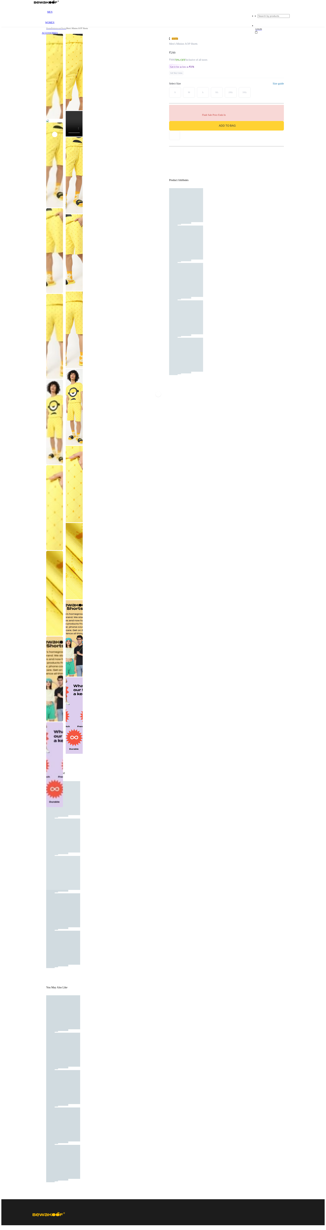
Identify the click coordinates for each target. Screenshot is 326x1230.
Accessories (50, 33)
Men (49, 12)
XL (217, 92)
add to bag (227, 125)
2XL (231, 92)
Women (49, 22)
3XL (244, 92)
